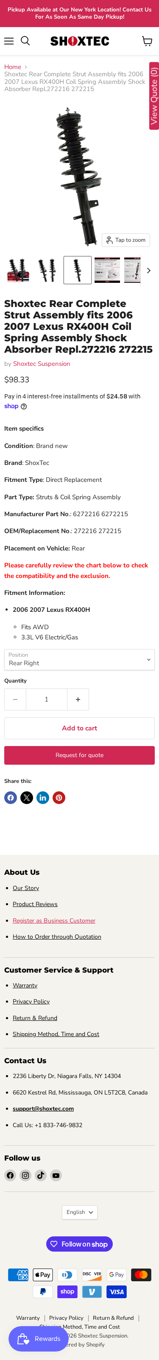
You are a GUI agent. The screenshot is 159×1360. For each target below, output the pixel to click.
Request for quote (79, 755)
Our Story (26, 888)
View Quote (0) (154, 96)
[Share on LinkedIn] (42, 797)
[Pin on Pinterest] (59, 797)
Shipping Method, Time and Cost (56, 1034)
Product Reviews (35, 904)
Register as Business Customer (54, 921)
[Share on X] (26, 797)
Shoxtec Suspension (41, 363)
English (76, 1212)
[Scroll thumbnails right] (147, 270)
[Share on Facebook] (10, 797)
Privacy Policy (31, 1002)
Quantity (15, 681)
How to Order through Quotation (57, 937)
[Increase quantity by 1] (78, 699)
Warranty (25, 985)
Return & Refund (35, 1018)
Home (12, 67)
